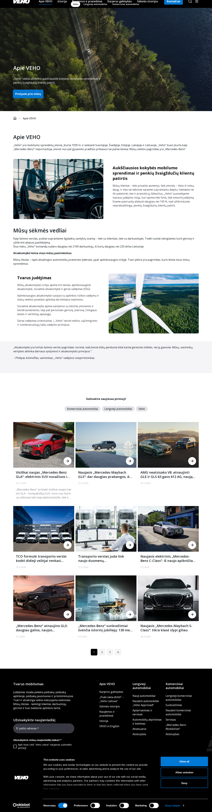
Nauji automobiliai (143, 696)
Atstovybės (139, 734)
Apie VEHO (107, 684)
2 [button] (102, 652)
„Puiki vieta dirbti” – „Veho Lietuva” (111, 699)
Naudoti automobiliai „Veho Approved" (145, 703)
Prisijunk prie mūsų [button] (28, 94)
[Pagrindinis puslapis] (15, 118)
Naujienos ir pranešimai (107, 713)
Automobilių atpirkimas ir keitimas (147, 721)
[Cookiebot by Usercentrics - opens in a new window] (21, 805)
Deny (184, 783)
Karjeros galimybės (111, 692)
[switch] (95, 805)
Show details (172, 805)
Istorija (103, 721)
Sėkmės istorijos (109, 706)
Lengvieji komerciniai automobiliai (179, 698)
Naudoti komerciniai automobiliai (178, 712)
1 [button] (94, 652)
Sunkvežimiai (174, 705)
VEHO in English (109, 726)
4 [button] (118, 652)
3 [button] (110, 652)
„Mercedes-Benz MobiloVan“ (176, 727)
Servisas (171, 719)
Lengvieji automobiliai (141, 686)
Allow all (184, 761)
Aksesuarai (139, 729)
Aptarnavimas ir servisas (142, 712)
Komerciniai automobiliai (175, 686)
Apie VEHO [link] (29, 118)
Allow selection (184, 772)
